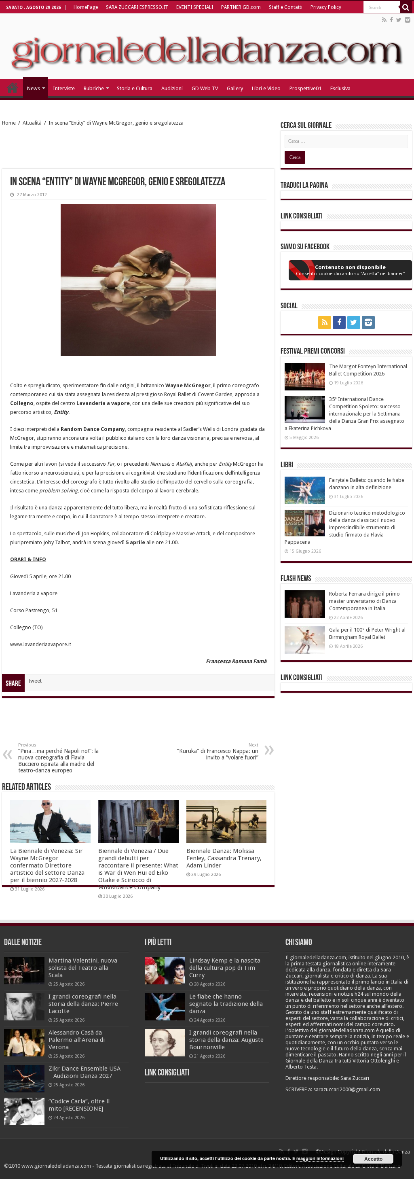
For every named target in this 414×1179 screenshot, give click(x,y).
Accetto (373, 1158)
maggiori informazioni (320, 1158)
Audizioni (172, 88)
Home (9, 123)
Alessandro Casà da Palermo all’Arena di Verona (77, 1040)
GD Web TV (205, 88)
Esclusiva (340, 88)
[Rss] (384, 20)
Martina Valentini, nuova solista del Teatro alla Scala (83, 968)
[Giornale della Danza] (207, 46)
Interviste (64, 88)
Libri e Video (266, 88)
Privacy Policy (325, 7)
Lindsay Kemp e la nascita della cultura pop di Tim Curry (224, 968)
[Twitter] (398, 20)
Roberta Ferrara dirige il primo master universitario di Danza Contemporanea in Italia (364, 601)
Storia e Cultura (134, 88)
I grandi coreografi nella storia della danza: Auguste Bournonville (226, 1040)
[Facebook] (391, 20)
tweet (35, 681)
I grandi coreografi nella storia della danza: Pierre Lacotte (83, 1004)
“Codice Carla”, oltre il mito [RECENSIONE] (79, 1105)
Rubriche (94, 88)
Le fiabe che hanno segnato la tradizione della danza (226, 1004)
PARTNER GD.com (241, 7)
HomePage (86, 7)
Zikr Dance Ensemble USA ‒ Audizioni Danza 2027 (84, 1072)
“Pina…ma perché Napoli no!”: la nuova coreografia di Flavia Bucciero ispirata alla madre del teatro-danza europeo (58, 758)
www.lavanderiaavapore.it (40, 644)
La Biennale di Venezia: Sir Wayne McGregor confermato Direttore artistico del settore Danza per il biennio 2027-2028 (47, 865)
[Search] (406, 7)
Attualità (32, 123)
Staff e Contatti (285, 7)
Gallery (235, 88)
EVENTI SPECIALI (194, 7)
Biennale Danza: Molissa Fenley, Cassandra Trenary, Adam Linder (224, 858)
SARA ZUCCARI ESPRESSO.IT (137, 7)
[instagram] (407, 20)
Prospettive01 (305, 88)
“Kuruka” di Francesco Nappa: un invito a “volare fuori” (217, 751)
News (33, 88)
